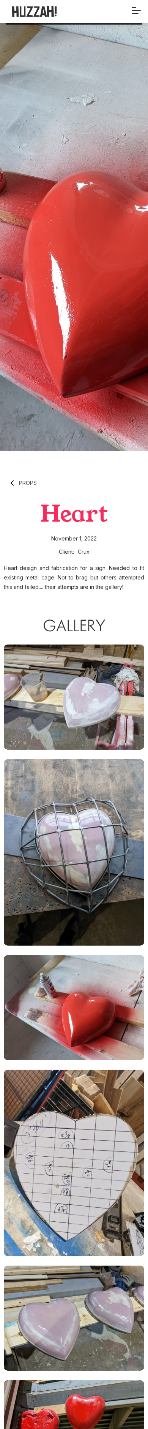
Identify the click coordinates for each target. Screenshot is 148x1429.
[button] (136, 11)
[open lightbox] (74, 697)
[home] (47, 11)
